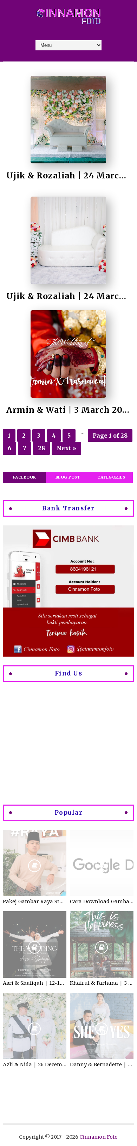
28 (41, 448)
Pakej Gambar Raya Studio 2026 (34, 901)
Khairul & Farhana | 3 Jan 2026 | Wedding (101, 983)
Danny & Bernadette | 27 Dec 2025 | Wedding (101, 1064)
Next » (66, 448)
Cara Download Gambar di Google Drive (101, 901)
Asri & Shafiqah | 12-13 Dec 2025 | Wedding (34, 983)
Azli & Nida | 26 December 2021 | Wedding (34, 1064)
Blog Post (68, 477)
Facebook (24, 477)
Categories (111, 477)
